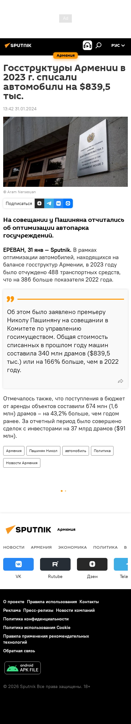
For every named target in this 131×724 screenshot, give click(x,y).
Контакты (89, 601)
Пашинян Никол (43, 450)
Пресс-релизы (38, 610)
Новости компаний (75, 610)
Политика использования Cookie (37, 627)
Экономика (72, 547)
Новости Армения (22, 462)
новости (13, 547)
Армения (14, 450)
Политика (102, 450)
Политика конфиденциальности (36, 619)
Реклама (12, 610)
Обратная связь (19, 651)
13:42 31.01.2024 (20, 109)
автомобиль (75, 450)
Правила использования (52, 601)
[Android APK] (22, 669)
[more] (120, 381)
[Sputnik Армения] (19, 48)
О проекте (13, 601)
